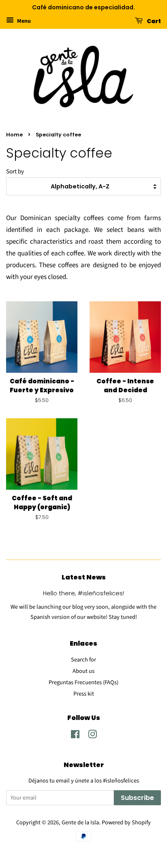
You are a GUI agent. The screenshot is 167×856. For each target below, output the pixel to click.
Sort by (15, 171)
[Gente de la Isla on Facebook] (75, 736)
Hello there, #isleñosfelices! (83, 593)
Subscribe (137, 797)
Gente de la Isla (80, 822)
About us (83, 671)
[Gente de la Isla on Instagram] (92, 736)
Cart (153, 21)
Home (14, 134)
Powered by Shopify (126, 822)
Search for (83, 659)
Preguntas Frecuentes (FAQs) (83, 682)
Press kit (83, 694)
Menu (23, 21)
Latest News (84, 577)
